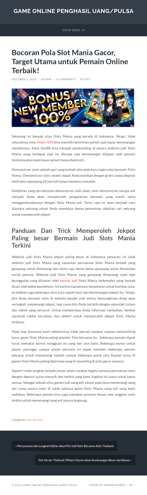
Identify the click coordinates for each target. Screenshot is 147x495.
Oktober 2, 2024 (24, 79)
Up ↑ (132, 485)
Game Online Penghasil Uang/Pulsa (74, 11)
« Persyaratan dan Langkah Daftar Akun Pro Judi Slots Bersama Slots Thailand (65, 446)
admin (46, 79)
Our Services (35, 419)
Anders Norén (114, 485)
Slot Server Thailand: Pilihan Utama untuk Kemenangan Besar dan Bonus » (84, 460)
